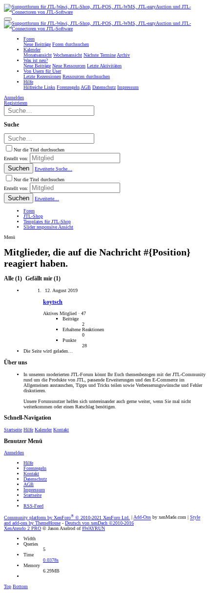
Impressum (34, 489)
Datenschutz (35, 479)
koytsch (53, 302)
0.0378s (51, 560)
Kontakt (61, 429)
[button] (8, 19)
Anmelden (14, 452)
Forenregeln (34, 468)
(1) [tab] (13, 278)
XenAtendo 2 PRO (22, 528)
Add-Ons (142, 517)
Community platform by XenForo (67, 517)
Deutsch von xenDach (99, 523)
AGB (28, 484)
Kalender (43, 429)
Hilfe (28, 429)
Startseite (13, 429)
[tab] (42, 278)
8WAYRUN (93, 528)
